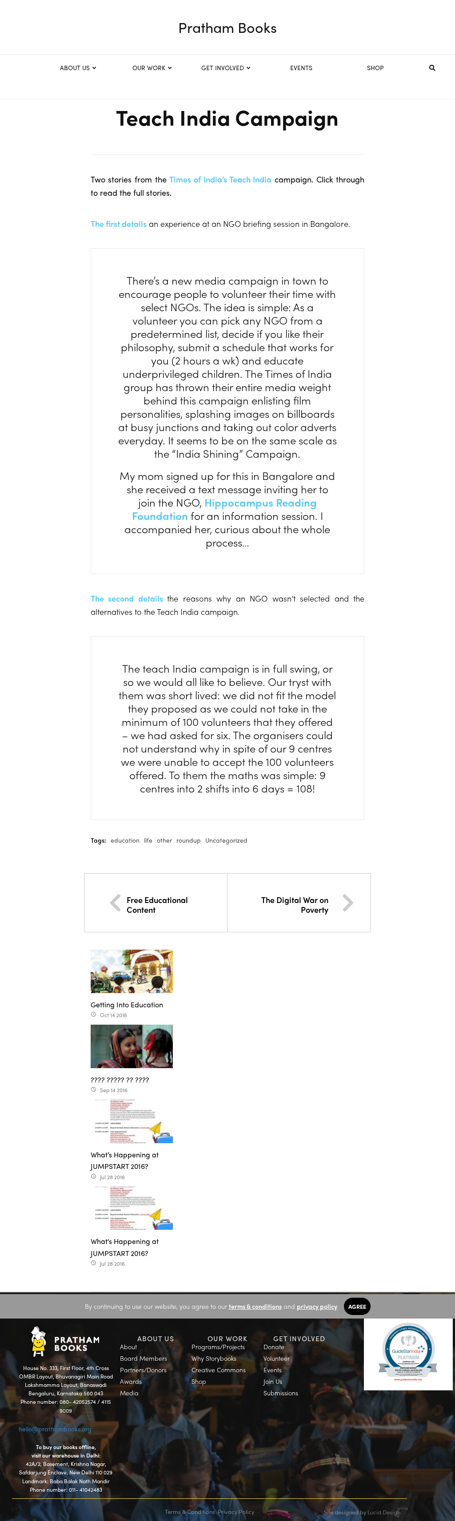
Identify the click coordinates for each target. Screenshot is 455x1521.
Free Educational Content (157, 904)
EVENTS (301, 67)
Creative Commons (219, 1369)
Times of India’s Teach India (220, 179)
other (164, 840)
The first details (119, 223)
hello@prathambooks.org (55, 1428)
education (125, 840)
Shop (199, 1381)
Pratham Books (227, 27)
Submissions (280, 1392)
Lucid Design (383, 1512)
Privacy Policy (236, 1511)
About (128, 1346)
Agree (357, 1306)
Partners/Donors (143, 1369)
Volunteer (276, 1358)
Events (272, 1369)
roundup (188, 840)
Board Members (143, 1358)
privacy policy (317, 1306)
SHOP (375, 67)
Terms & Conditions (190, 1511)
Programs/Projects (218, 1346)
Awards (131, 1381)
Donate (273, 1346)
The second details (129, 598)
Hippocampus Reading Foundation (224, 509)
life (148, 840)
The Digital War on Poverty (294, 904)
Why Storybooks (214, 1358)
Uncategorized (226, 840)
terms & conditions (255, 1306)
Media (129, 1392)
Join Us (272, 1381)
